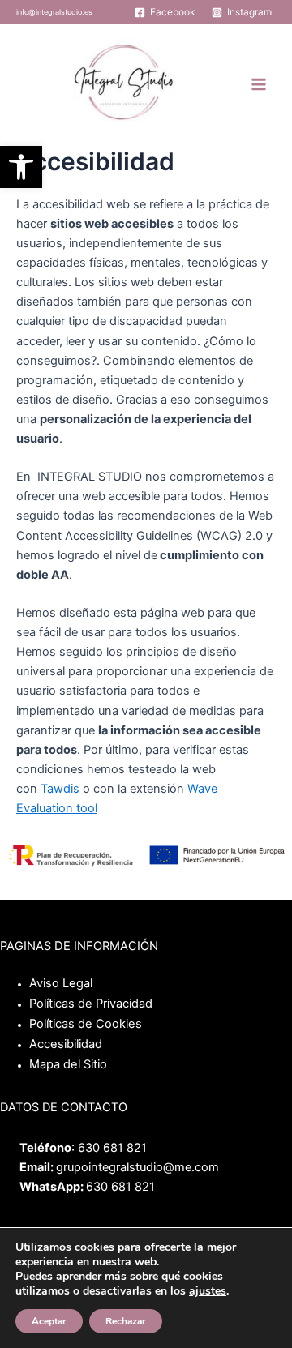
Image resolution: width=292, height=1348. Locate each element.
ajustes (207, 1291)
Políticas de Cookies (85, 1023)
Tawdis (60, 788)
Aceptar (49, 1321)
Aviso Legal (60, 983)
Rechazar (125, 1321)
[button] (21, 167)
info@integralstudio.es (54, 11)
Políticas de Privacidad (90, 1003)
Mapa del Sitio (68, 1064)
